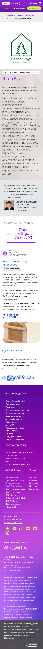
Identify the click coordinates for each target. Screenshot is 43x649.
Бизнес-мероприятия (15, 489)
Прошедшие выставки (15, 428)
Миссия (32, 477)
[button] (40, 3)
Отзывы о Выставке (14, 440)
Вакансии (33, 483)
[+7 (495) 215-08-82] (30, 3)
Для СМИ (9, 425)
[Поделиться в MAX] (20, 548)
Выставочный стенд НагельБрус (15, 263)
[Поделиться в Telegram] (16, 548)
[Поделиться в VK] (6, 548)
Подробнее (9, 638)
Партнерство (11, 477)
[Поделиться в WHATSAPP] (11, 548)
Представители (12, 483)
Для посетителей (13, 419)
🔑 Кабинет (10, 495)
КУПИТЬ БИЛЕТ (34, 8)
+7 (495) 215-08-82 (12, 519)
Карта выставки (12, 404)
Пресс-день (11, 422)
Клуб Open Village (13, 486)
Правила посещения (14, 413)
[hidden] (21, 332)
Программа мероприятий (17, 410)
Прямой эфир (11, 431)
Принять (32, 644)
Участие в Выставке (14, 480)
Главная (9, 15)
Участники (14, 18)
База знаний (10, 462)
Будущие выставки (14, 437)
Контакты (9, 434)
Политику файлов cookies (24, 600)
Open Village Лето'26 (25, 15)
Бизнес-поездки (12, 492)
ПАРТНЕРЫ (20, 8)
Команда (33, 480)
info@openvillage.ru (13, 523)
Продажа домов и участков (17, 464)
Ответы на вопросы (14, 416)
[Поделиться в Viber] (25, 548)
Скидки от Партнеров (15, 459)
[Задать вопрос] (35, 3)
